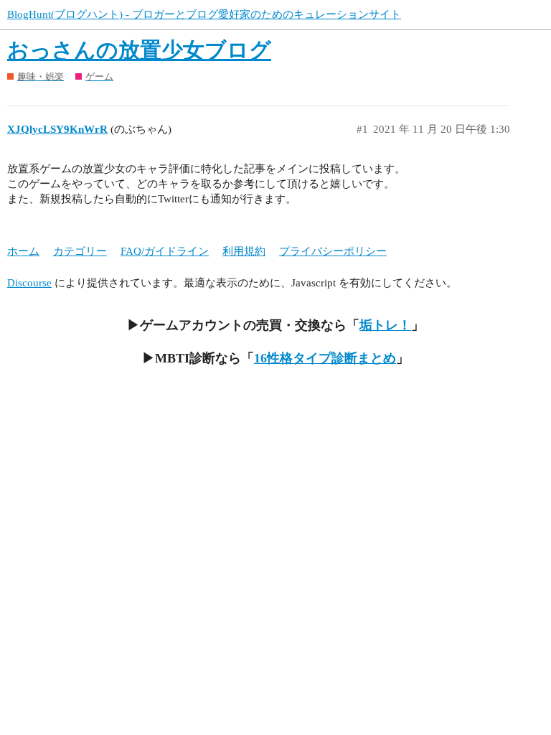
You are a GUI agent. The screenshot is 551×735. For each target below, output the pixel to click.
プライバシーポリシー (333, 251)
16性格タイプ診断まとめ (325, 358)
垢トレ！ (385, 325)
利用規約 (243, 251)
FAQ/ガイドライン (165, 251)
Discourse (29, 283)
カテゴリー (80, 251)
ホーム (23, 251)
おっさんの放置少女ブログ (139, 50)
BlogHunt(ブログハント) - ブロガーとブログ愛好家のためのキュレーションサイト (204, 14)
